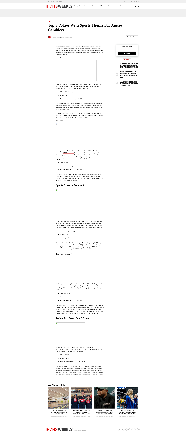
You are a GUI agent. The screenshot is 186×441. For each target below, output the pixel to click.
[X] (127, 1)
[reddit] (139, 1)
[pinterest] (136, 1)
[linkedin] (134, 1)
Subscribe (127, 53)
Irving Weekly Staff (54, 416)
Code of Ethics (89, 429)
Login (48, 1)
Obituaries (102, 6)
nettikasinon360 (93, 313)
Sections (86, 6)
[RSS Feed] (138, 429)
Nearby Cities (119, 6)
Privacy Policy (95, 429)
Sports (110, 6)
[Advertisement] (93, 13)
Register (52, 1)
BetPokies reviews (68, 153)
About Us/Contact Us (81, 429)
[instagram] (129, 1)
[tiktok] (132, 1)
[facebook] (125, 1)
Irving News (78, 6)
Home (75, 429)
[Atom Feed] (135, 429)
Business (95, 6)
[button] (128, 37)
